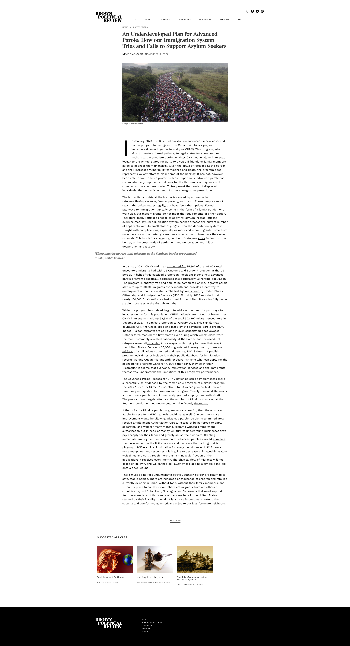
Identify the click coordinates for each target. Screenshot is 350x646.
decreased (201, 403)
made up (153, 318)
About (241, 19)
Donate (145, 631)
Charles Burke (184, 584)
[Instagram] (261, 11)
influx (187, 165)
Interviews (185, 19)
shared (194, 291)
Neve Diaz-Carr (132, 54)
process (195, 222)
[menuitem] (134, 20)
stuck (201, 238)
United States (140, 27)
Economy (165, 19)
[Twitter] (256, 11)
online (201, 282)
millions (127, 351)
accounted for (176, 266)
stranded (153, 343)
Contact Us (147, 625)
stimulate (219, 439)
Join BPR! (146, 628)
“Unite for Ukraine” (180, 387)
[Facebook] (252, 11)
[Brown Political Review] (109, 13)
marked (147, 335)
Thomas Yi (101, 582)
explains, (177, 359)
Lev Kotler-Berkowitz (147, 582)
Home (125, 27)
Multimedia (205, 19)
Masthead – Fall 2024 (152, 622)
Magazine (224, 19)
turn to (180, 430)
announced (195, 141)
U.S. (134, 19)
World (148, 19)
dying (170, 330)
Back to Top (175, 521)
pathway (210, 287)
